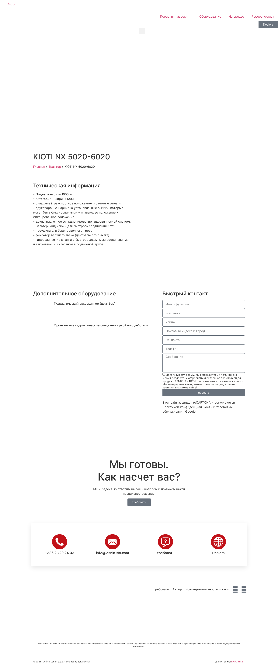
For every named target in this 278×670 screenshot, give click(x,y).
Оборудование (210, 16)
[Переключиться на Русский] (174, 6)
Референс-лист (263, 16)
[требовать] (165, 541)
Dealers (218, 553)
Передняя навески (174, 16)
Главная (39, 166)
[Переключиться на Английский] (153, 6)
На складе (236, 16)
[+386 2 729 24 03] (59, 541)
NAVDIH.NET (238, 661)
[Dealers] (218, 541)
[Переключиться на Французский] (167, 6)
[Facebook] (235, 589)
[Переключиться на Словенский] (146, 6)
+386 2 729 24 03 (59, 553)
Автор (177, 589)
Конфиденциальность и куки (207, 589)
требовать (165, 553)
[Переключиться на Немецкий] (160, 6)
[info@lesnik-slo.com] (112, 541)
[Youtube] (244, 589)
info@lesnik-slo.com (112, 553)
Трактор (55, 166)
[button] (142, 31)
